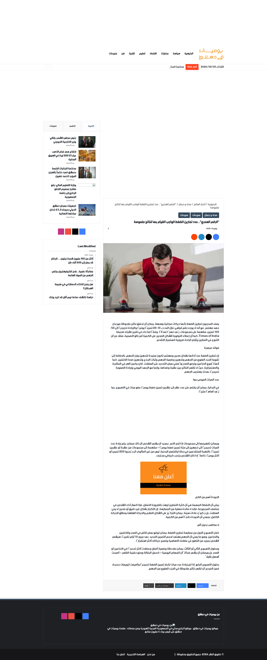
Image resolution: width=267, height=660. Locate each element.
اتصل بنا (121, 654)
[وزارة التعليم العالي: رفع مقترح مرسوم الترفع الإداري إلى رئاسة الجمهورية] (86, 189)
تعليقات (53, 126)
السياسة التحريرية (136, 654)
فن (123, 53)
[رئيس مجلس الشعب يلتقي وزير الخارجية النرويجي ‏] (86, 142)
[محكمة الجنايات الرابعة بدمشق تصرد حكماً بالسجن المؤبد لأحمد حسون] (86, 172)
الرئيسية (188, 53)
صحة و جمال (184, 204)
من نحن (151, 654)
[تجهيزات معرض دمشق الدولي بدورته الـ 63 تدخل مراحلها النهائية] (86, 210)
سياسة (176, 53)
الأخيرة (91, 126)
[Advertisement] (133, 21)
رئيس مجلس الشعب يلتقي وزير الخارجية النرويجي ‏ (63, 140)
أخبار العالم (200, 204)
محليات (165, 53)
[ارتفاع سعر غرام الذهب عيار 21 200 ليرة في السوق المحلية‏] (86, 155)
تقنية (132, 53)
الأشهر (72, 126)
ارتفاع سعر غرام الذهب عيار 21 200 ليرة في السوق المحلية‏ (62, 156)
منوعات (113, 53)
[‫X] (165, 637)
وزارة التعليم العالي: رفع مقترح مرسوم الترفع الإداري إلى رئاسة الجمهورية (63, 191)
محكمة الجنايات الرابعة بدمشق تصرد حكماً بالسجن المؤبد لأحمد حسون (147, 67)
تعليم (142, 53)
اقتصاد (153, 53)
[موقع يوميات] (211, 53)
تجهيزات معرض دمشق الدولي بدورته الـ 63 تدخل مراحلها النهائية (63, 210)
